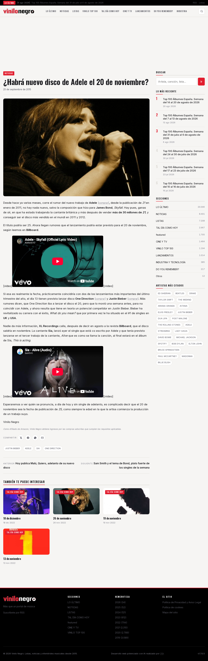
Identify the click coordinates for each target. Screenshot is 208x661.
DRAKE (192, 293)
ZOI (162, 653)
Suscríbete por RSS (14, 612)
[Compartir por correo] (42, 438)
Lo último (51, 11)
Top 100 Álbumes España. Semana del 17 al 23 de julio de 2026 (183, 169)
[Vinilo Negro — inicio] (18, 11)
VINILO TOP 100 (76, 632)
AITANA (183, 306)
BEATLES (180, 293)
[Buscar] (202, 11)
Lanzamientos (142, 11)
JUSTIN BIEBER (12, 448)
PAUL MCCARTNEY (167, 356)
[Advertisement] (104, 41)
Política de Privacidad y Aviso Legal (181, 602)
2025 (120, 607)
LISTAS (71, 612)
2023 (120, 617)
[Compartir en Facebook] (28, 438)
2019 (122, 637)
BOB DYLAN (178, 343)
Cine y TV (127, 11)
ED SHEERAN (164, 293)
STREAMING (164, 331)
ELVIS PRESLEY (165, 312)
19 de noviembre (112, 518)
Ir (201, 81)
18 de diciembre (11, 518)
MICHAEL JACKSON (186, 337)
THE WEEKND (184, 300)
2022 (121, 622)
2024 (120, 612)
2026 (120, 602)
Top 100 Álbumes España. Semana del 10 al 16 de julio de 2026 (183, 185)
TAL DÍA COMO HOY (78, 617)
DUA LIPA (162, 318)
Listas (202, 2)
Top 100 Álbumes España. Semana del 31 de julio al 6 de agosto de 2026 (183, 135)
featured (72, 622)
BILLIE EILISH (164, 362)
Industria (182, 11)
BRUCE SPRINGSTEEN (168, 350)
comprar (103, 202)
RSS (195, 2)
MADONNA (187, 356)
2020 (122, 632)
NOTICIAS (9, 73)
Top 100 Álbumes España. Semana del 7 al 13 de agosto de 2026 (183, 117)
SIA (38, 448)
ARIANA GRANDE (166, 306)
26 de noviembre (62, 518)
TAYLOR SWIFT (165, 300)
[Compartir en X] (21, 438)
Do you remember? (163, 11)
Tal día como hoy (110, 11)
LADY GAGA (181, 331)
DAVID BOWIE (164, 337)
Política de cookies (172, 607)
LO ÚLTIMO (74, 602)
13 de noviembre (12, 559)
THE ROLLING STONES (169, 325)
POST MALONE (179, 318)
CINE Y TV (73, 627)
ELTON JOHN (195, 343)
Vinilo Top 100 (90, 11)
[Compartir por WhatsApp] (35, 438)
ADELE (28, 448)
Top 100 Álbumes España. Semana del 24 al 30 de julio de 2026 (183, 153)
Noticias (64, 11)
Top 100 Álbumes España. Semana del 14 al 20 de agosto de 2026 (183, 101)
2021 (121, 627)
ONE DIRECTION (53, 448)
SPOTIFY (162, 343)
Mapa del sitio (170, 612)
